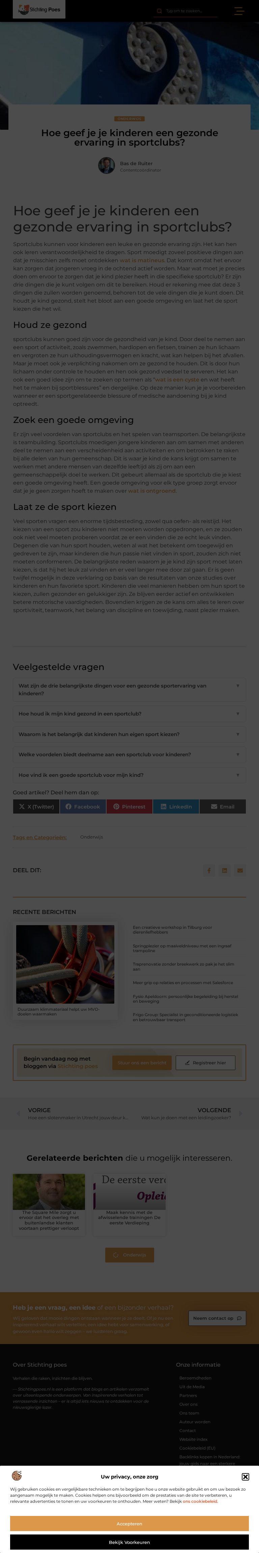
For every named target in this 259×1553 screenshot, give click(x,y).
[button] (245, 1476)
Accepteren (129, 1523)
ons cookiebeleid (200, 1501)
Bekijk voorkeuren (129, 1542)
